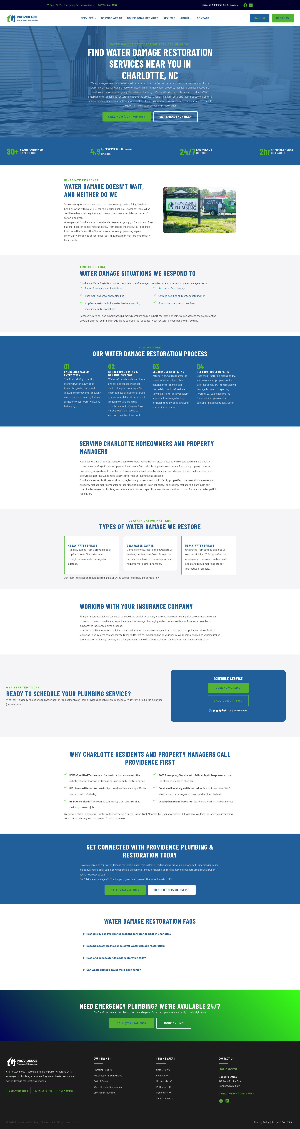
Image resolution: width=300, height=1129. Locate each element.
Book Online (173, 1023)
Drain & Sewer (101, 1081)
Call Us (259, 18)
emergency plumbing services (108, 489)
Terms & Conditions (283, 1122)
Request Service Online (171, 889)
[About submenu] (191, 18)
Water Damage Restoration (108, 1087)
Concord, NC (162, 1075)
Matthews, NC (163, 1087)
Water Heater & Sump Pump (108, 1075)
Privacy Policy (261, 1122)
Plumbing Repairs (103, 1069)
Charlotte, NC (163, 1069)
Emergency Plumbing (104, 1092)
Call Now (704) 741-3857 (126, 116)
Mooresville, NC (164, 1092)
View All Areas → (164, 1098)
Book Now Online (228, 687)
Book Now (282, 18)
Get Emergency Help (175, 116)
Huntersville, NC (164, 1081)
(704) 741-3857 (108, 4)
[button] (117, 149)
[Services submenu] (95, 18)
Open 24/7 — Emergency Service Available (72, 4)
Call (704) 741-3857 (228, 700)
